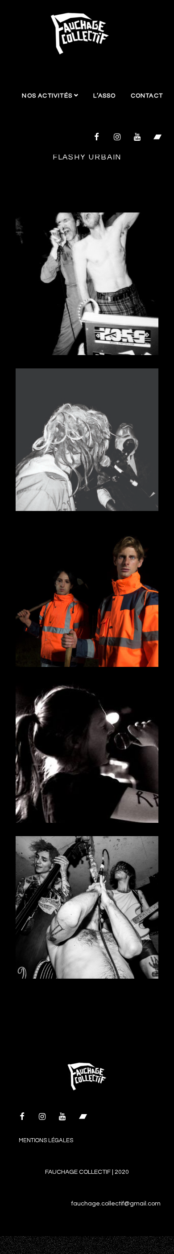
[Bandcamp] (157, 138)
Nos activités (48, 96)
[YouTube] (137, 138)
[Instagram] (116, 138)
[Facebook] (96, 138)
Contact (147, 96)
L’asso (104, 96)
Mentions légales (46, 1140)
